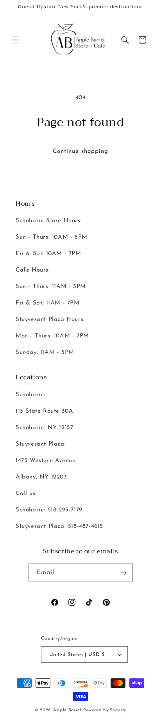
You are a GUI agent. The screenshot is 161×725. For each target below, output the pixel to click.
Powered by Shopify (105, 710)
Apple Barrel (67, 710)
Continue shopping (80, 151)
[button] (15, 40)
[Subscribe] (123, 573)
